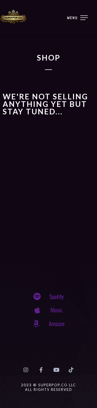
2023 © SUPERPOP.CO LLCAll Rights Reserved (48, 387)
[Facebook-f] (40, 369)
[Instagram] (25, 369)
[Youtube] (56, 369)
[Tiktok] (71, 369)
